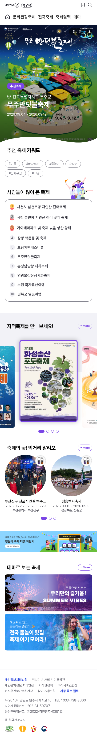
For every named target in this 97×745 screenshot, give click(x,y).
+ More (85, 326)
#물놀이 (54, 164)
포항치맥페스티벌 (30, 247)
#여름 (12, 164)
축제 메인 (7, 17)
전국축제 (45, 17)
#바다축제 (32, 164)
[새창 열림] (9, 729)
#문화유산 (15, 173)
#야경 (35, 173)
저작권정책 (46, 685)
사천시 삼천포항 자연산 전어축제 (41, 207)
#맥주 (73, 164)
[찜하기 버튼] (83, 4)
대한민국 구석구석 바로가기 (18, 5)
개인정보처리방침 (16, 680)
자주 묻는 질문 (69, 691)
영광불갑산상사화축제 (33, 275)
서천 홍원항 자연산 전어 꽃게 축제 (42, 217)
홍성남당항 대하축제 (32, 266)
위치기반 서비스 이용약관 (48, 680)
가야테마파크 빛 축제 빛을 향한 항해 (44, 228)
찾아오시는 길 (47, 691)
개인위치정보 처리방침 (19, 685)
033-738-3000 (74, 700)
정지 (88, 31)
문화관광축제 (24, 17)
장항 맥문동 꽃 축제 (32, 238)
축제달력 (63, 17)
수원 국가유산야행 (31, 285)
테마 (77, 17)
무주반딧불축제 (28, 257)
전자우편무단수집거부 (19, 691)
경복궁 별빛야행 (29, 294)
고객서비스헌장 (67, 685)
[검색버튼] (90, 4)
